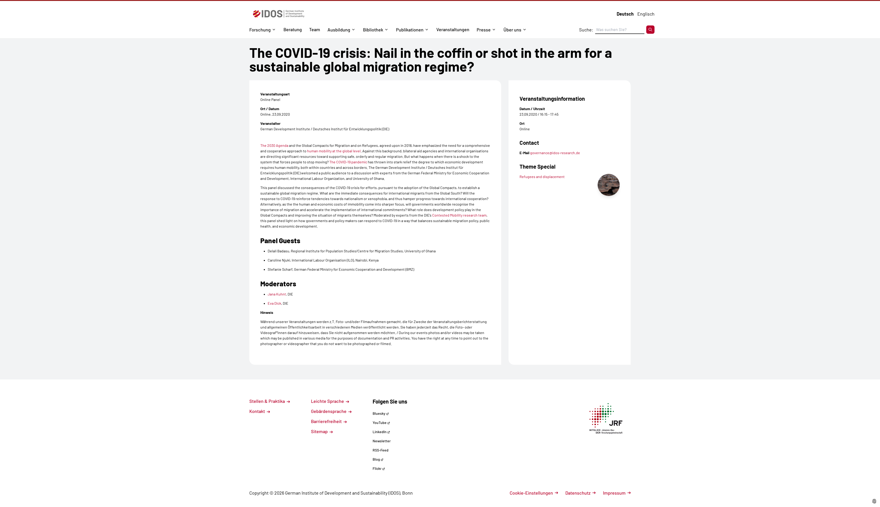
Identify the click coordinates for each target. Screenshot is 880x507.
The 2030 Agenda (274, 145)
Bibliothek (373, 29)
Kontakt (257, 411)
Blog (377, 459)
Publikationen (410, 29)
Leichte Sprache (328, 401)
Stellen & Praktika (267, 401)
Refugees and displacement (542, 176)
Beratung (292, 29)
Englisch (645, 14)
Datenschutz (578, 493)
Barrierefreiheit (327, 421)
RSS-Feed (380, 450)
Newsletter (382, 441)
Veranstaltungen (452, 29)
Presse (484, 29)
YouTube (380, 422)
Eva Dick (274, 303)
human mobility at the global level (334, 151)
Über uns (512, 29)
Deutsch (625, 14)
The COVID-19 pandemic (348, 162)
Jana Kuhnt (277, 294)
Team (314, 29)
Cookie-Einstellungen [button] (531, 493)
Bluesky (379, 413)
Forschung (260, 29)
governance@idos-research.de (555, 152)
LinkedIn (380, 431)
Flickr (377, 468)
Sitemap (320, 431)
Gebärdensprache (329, 411)
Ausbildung (338, 29)
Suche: (586, 29)
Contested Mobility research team (459, 215)
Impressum (614, 493)
